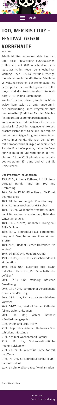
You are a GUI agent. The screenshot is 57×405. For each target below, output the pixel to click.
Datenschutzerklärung (43, 399)
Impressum (37, 395)
